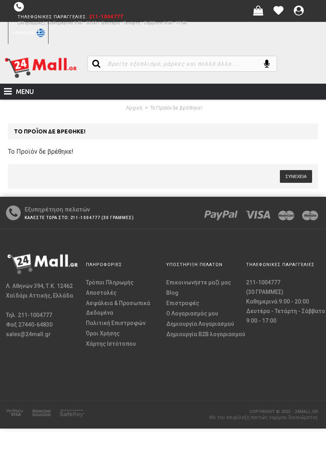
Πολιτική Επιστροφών (116, 323)
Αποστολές (101, 293)
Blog (172, 293)
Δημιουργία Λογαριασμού (200, 324)
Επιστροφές (182, 303)
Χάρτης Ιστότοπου (111, 344)
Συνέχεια (296, 176)
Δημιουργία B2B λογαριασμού (205, 334)
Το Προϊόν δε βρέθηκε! (176, 108)
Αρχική (134, 108)
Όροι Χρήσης (103, 333)
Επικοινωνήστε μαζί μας (198, 282)
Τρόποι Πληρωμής (110, 282)
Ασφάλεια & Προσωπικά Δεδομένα (118, 308)
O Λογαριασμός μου (192, 313)
